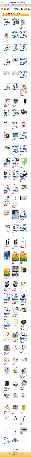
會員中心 (27, 2)
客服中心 (19, 2)
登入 (9, 3)
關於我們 (9, 2)
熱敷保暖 (5, 4)
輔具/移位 (10, 4)
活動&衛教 (11, 2)
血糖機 (11, 453)
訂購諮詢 (14, 2)
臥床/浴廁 (7, 4)
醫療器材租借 (6, 6)
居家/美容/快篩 (3, 6)
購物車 (22, 2)
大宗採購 (16, 2)
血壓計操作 (16, 449)
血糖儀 (18, 449)
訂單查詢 (24, 2)
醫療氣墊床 (16, 453)
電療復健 (13, 4)
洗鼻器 (18, 453)
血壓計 (9, 453)
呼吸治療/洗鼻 (16, 4)
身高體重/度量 (20, 4)
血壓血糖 (2, 4)
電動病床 (14, 453)
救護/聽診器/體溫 (25, 4)
